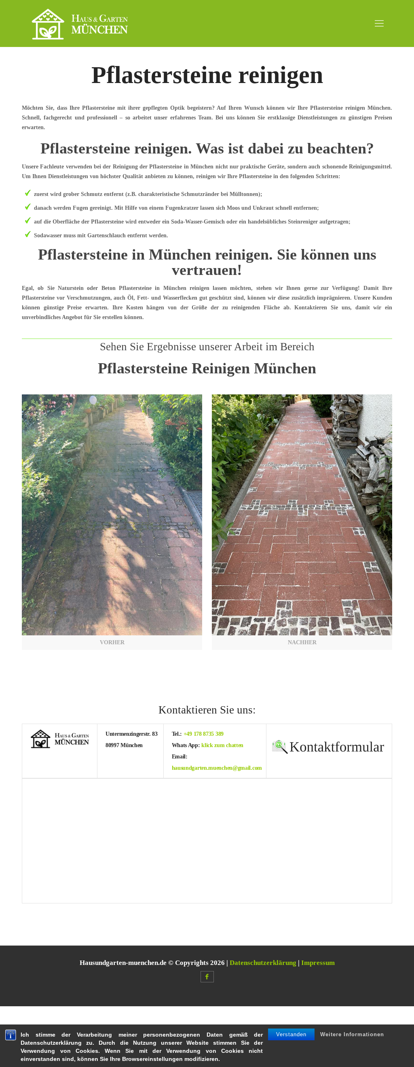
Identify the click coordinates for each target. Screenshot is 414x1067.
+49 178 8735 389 (204, 734)
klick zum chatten (222, 745)
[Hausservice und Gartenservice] (80, 23)
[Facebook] (207, 976)
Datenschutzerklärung (263, 963)
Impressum (318, 963)
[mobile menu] (379, 23)
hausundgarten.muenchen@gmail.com (217, 768)
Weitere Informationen (352, 1034)
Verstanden (291, 1034)
